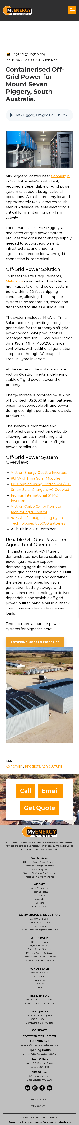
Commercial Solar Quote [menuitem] (39, 1022)
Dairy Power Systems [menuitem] (39, 949)
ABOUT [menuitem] (39, 884)
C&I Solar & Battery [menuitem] (39, 922)
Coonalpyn (60, 176)
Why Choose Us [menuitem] (39, 888)
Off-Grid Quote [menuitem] (39, 1019)
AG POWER (14, 766)
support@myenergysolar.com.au (39, 1044)
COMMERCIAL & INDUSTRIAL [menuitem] (39, 914)
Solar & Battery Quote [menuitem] (39, 1015)
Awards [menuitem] (39, 899)
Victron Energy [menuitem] (39, 972)
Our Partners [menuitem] (39, 906)
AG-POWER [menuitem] (39, 938)
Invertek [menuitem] (39, 983)
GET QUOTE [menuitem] (39, 1011)
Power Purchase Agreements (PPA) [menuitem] (39, 929)
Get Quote (39, 807)
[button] (72, 10)
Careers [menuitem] (39, 902)
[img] (58, 115)
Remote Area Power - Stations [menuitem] (39, 956)
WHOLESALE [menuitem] (39, 968)
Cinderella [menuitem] (39, 976)
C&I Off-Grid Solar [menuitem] (39, 918)
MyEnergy (15, 281)
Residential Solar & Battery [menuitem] (39, 1003)
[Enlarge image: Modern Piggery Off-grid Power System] (39, 149)
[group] (39, 115)
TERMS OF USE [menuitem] (38, 1106)
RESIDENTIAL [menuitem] (39, 995)
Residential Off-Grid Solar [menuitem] (39, 999)
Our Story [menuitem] (39, 895)
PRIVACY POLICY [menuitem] (38, 1099)
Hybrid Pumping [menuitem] (39, 945)
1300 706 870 (39, 1041)
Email (50, 790)
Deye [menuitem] (39, 987)
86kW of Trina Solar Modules (36, 478)
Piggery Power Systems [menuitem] (39, 953)
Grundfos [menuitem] (39, 979)
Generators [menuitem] (39, 926)
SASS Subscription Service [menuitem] (39, 960)
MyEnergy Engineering (30, 54)
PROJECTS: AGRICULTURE (43, 766)
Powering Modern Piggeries (35, 642)
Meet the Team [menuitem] (39, 891)
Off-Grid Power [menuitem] (39, 941)
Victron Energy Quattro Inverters (39, 473)
